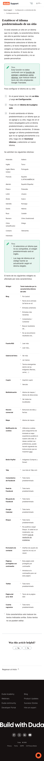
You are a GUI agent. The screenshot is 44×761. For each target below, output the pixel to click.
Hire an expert (30, 708)
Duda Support (8, 10)
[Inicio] (11, 3)
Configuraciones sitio (12, 13)
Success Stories (31, 703)
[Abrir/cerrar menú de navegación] (31, 3)
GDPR (22, 746)
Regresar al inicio (9, 669)
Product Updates (31, 699)
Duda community (9, 703)
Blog (26, 694)
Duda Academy (8, 694)
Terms (16, 746)
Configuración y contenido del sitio (25, 10)
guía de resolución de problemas (27, 537)
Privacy (9, 746)
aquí (30, 452)
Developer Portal (9, 708)
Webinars (5, 699)
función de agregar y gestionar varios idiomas (23, 75)
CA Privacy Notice (31, 746)
